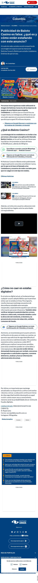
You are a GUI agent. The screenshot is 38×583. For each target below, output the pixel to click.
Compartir (31, 69)
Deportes (24, 564)
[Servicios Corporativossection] (35, 557)
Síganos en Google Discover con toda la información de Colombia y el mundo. (20, 156)
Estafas (18, 420)
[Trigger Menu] (2, 2)
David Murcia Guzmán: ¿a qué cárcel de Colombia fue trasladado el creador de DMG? (19, 476)
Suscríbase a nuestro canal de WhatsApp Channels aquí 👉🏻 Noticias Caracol (21, 149)
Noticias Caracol (5, 25)
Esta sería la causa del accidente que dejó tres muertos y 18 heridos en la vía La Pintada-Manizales (24, 186)
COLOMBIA (14, 25)
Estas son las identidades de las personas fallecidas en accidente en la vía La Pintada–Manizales (18, 481)
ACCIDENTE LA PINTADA (15, 6)
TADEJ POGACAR (28, 6)
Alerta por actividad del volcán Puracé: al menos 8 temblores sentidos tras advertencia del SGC (20, 465)
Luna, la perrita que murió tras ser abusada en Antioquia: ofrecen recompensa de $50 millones (24, 197)
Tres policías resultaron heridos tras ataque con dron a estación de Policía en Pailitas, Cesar (20, 460)
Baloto (27, 420)
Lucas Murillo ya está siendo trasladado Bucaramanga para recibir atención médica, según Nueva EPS (18, 470)
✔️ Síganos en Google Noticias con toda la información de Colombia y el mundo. (20, 327)
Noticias (15, 564)
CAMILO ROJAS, (7, 406)
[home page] (19, 522)
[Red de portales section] (35, 553)
